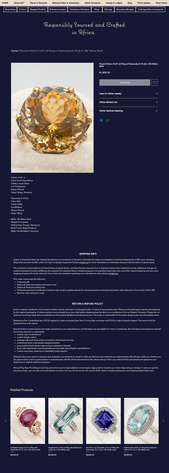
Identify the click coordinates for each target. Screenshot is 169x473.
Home (14, 50)
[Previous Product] (6, 421)
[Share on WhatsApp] (108, 121)
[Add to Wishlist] (155, 82)
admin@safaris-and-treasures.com (77, 315)
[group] (84, 429)
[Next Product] (163, 421)
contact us (83, 262)
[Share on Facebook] (101, 121)
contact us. (113, 273)
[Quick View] (27, 421)
